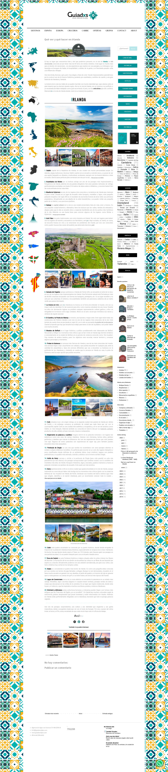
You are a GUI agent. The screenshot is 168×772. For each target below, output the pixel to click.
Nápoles (122, 219)
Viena (134, 226)
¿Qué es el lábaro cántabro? (132, 297)
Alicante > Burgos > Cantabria (130, 307)
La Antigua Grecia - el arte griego (132, 317)
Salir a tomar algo (124, 427)
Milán (136, 217)
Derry (49, 469)
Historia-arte (110, 727)
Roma (123, 223)
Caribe (127, 239)
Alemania (119, 192)
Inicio (80, 713)
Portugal (126, 221)
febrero (123, 449)
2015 (121, 494)
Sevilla (129, 178)
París (129, 219)
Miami (119, 244)
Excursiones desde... (125, 420)
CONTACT (121, 31)
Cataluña (119, 165)
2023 (121, 477)
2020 (121, 485)
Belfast (128, 194)
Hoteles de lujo (124, 375)
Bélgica (136, 196)
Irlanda (51, 655)
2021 (121, 482)
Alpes (127, 192)
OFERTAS (97, 31)
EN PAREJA (127, 65)
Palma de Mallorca (125, 174)
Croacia (134, 200)
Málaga (136, 172)
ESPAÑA (48, 31)
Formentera (128, 167)
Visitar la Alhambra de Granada (131, 337)
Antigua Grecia (123, 385)
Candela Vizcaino (111, 731)
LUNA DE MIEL (127, 58)
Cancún (119, 239)
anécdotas (97, 88)
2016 (121, 491)
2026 (121, 438)
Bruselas (119, 196)
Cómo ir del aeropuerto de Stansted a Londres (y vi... (129, 453)
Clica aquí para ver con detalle (59, 214)
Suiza (134, 224)
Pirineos (127, 176)
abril (122, 443)
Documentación (124, 415)
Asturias (119, 158)
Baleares (130, 158)
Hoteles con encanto (126, 372)
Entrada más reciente (52, 713)
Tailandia (122, 263)
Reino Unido (134, 221)
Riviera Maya (124, 248)
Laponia (136, 215)
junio (123, 440)
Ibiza (133, 169)
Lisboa (121, 217)
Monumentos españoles (127, 395)
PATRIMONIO (128, 96)
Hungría (122, 212)
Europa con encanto (127, 207)
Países (56, 655)
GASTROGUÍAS (128, 73)
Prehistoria (122, 400)
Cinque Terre (124, 200)
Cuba (134, 239)
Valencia (127, 180)
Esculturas (122, 393)
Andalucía (130, 156)
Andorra (135, 192)
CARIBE (85, 31)
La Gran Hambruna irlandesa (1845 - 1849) (129, 458)
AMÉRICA (128, 235)
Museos (121, 398)
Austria (122, 194)
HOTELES (128, 81)
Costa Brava (130, 165)
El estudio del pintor (112, 743)
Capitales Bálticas (125, 198)
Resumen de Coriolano (113, 733)
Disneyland (123, 203)
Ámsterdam (120, 228)
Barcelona (121, 160)
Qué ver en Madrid (130, 327)
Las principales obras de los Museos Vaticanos (132, 348)
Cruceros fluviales (125, 410)
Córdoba (119, 167)
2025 (121, 471)
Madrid (120, 172)
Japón (131, 261)
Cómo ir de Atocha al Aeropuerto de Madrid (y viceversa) (131, 288)
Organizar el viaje (124, 423)
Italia (126, 214)
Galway (48, 205)
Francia (128, 210)
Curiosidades (123, 413)
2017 (121, 488)
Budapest (128, 196)
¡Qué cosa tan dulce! (112, 736)
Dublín (48, 170)
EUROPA (59, 31)
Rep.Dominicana (130, 246)
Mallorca (128, 172)
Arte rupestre (123, 390)
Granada (124, 169)
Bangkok (119, 261)
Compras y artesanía (125, 408)
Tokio (132, 264)
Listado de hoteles (125, 377)
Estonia (136, 205)
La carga (109, 728)
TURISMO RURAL (127, 88)
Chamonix (135, 198)
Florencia (120, 210)
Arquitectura (123, 388)
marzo (123, 446)
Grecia (136, 210)
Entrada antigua (107, 713)
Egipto (119, 277)
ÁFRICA (127, 270)
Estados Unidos (121, 241)
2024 (121, 474)
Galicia (135, 167)
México (127, 244)
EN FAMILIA (127, 127)
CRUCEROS (72, 31)
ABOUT (134, 31)
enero (123, 467)
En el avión (122, 418)
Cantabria (126, 162)
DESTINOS (35, 31)
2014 (121, 497)
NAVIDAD (128, 119)
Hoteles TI (122, 370)
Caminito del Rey (133, 160)
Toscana (120, 226)
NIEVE (128, 104)
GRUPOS (109, 31)
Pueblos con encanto (126, 425)
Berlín (134, 194)
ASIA (127, 255)
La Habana (133, 241)
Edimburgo (128, 205)
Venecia (128, 226)
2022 (121, 480)
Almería (119, 155)
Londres (128, 217)
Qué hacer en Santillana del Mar (131, 357)
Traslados (122, 430)
